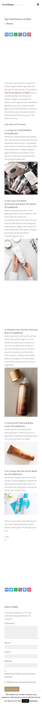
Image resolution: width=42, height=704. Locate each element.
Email (7, 652)
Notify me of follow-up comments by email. (19, 675)
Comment (9, 623)
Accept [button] (25, 701)
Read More (33, 701)
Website (8, 661)
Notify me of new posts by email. (21, 682)
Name (7, 643)
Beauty (10, 23)
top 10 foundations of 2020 (17, 92)
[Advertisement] (21, 59)
